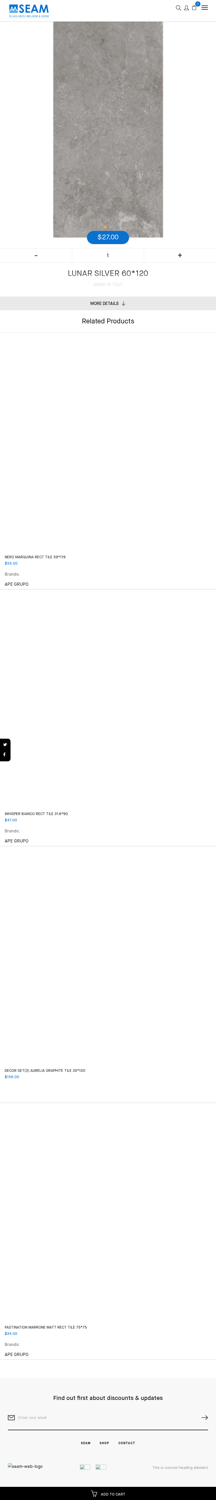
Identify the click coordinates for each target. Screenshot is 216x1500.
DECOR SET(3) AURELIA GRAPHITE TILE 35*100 (45, 1071)
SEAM (86, 1443)
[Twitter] (5, 745)
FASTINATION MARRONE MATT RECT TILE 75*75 (46, 1327)
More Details (104, 304)
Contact (126, 1443)
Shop (104, 1443)
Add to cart (112, 1494)
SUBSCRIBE (202, 1417)
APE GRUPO (16, 585)
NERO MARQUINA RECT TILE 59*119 (35, 557)
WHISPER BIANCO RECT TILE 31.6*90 (36, 814)
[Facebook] (5, 755)
